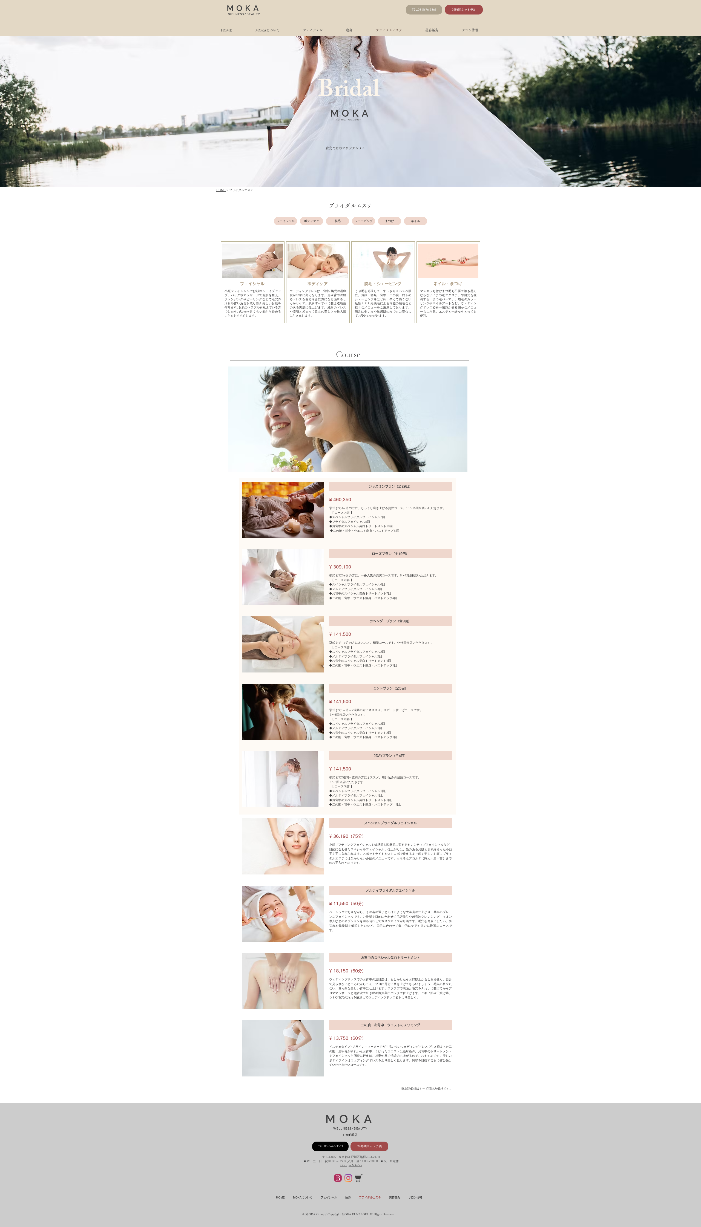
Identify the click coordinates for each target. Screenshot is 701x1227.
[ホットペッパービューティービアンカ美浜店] (338, 1178)
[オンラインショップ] (359, 1178)
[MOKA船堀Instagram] (348, 1178)
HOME (221, 190)
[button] (285, 221)
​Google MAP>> (351, 1165)
